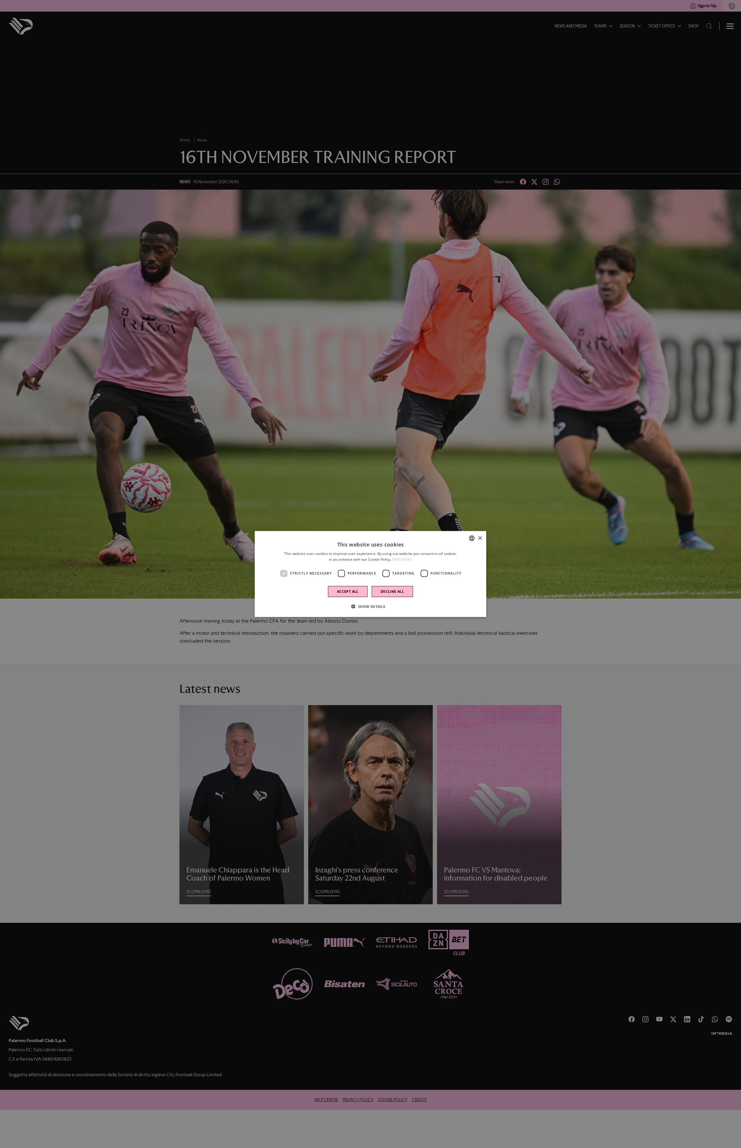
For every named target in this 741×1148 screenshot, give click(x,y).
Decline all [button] (392, 591)
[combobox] (472, 538)
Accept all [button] (348, 591)
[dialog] (370, 574)
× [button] (480, 538)
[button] (370, 606)
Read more (402, 559)
